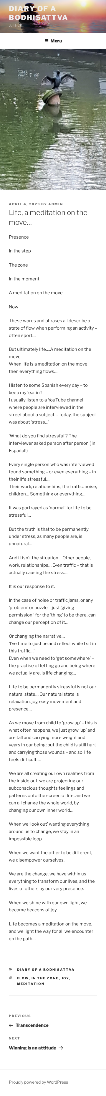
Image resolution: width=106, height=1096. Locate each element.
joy (65, 978)
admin (55, 204)
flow (23, 978)
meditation (31, 984)
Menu (56, 40)
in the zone (45, 978)
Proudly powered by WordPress (38, 1082)
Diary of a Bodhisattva (38, 13)
